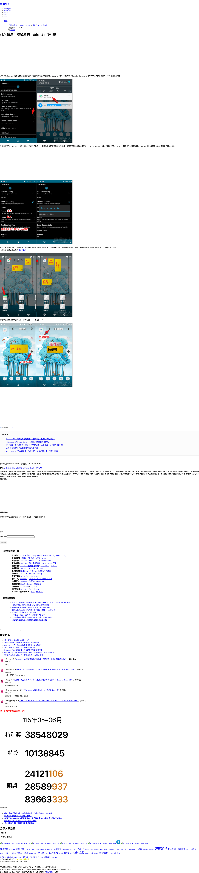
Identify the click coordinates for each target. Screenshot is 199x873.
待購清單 (19, 468)
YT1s (33, 592)
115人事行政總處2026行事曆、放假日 (18, 816)
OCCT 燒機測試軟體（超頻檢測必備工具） (20, 647)
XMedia (29, 584)
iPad (79, 849)
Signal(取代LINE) (59, 555)
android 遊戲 (14, 849)
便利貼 (12, 468)
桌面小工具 (41, 853)
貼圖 (115, 853)
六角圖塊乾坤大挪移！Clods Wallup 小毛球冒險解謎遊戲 (32, 617)
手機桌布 (13, 853)
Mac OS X (96, 849)
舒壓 (91, 853)
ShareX (23, 568)
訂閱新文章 (33, 857)
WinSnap (39, 568)
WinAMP (23, 574)
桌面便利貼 (34, 468)
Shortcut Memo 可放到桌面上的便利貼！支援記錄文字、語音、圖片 (32, 451)
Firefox (36, 589)
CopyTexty (41, 581)
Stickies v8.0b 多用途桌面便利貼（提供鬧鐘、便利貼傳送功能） (30, 439)
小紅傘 (23, 558)
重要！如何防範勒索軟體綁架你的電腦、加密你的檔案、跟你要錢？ (29, 813)
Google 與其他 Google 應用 (69, 849)
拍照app (19, 853)
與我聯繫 (49, 872)
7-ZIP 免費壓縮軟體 (43, 561)
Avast (44, 558)
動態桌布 (151, 849)
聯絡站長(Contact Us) (14, 857)
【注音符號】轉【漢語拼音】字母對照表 (19, 823)
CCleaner (23, 579)
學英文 (193, 849)
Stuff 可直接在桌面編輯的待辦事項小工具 (22, 448)
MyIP (6, 14)
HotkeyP (23, 581)
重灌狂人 (5, 4)
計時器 (111, 853)
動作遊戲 (145, 849)
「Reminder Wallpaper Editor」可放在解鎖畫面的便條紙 (27, 442)
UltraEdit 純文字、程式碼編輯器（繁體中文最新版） (23, 645)
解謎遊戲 (104, 853)
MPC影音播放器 (44, 571)
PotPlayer (7, 9)
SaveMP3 (39, 592)
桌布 (35, 853)
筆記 (40, 468)
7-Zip (6, 12)
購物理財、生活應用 (40, 25)
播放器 (25, 853)
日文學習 (31, 853)
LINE (91, 849)
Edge (30, 589)
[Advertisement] (62, 53)
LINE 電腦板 (25, 555)
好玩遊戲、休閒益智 (177, 849)
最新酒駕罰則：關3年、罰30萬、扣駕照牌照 (20, 821)
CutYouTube (35, 576)
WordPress (54, 857)
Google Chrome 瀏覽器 (53, 849)
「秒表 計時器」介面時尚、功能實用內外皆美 (28, 615)
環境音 (66, 853)
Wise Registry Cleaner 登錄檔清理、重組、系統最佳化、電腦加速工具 (29, 652)
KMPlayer (7, 10)
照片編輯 (53, 853)
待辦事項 (26, 468)
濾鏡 (47, 853)
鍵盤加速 (32, 581)
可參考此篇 (22, 250)
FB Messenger (45, 555)
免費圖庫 (139, 849)
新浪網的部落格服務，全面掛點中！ (25, 612)
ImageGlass (45, 566)
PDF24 (43, 563)
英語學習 (96, 853)
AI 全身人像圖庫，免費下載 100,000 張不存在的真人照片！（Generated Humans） (41, 602)
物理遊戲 (61, 853)
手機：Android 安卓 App (22, 25)
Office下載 (52, 563)
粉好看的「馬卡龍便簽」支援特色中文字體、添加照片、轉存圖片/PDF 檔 (34, 445)
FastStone (31, 568)
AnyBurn (33, 587)
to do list (7, 468)
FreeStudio (24, 576)
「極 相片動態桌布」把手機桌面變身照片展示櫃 (29, 620)
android (4, 848)
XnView (54, 566)
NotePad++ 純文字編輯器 (30, 563)
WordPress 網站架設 (129, 849)
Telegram (35, 555)
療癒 (71, 853)
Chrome (23, 589)
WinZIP (31, 561)
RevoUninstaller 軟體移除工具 (40, 579)
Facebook (31, 849)
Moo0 (22, 584)
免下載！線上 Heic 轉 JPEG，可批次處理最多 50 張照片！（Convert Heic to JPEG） (45, 669)
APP (22, 849)
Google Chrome (39, 849)
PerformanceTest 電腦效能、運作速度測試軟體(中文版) (23, 650)
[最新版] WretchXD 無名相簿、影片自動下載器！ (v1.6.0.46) (33, 610)
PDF (101, 849)
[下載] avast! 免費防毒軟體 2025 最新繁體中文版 (41, 690)
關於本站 (3, 857)
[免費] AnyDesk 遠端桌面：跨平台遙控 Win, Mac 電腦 (23, 655)
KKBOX (32, 574)
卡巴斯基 (31, 558)
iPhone (85, 849)
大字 (5, 16)
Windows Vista (119, 849)
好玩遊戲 (161, 848)
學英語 (1, 853)
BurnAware (24, 587)
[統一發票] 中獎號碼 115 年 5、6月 (16, 640)
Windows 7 (111, 849)
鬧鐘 (118, 853)
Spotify (39, 574)
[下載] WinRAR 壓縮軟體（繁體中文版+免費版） (22, 643)
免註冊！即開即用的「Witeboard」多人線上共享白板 (31, 607)
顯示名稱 (3, 536)
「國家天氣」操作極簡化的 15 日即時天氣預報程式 (30, 605)
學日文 (188, 849)
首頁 (5, 21)
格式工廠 (37, 584)
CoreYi (12, 30)
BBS (26, 849)
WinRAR (23, 561)
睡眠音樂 (87, 853)
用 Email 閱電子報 (44, 857)
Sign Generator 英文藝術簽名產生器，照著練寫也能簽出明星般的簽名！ (42, 659)
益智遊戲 (78, 852)
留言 (2, 532)
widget (106, 849)
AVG (38, 558)
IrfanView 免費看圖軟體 (29, 566)
